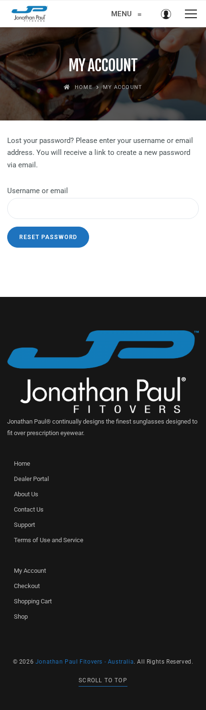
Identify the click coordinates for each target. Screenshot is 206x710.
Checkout (27, 586)
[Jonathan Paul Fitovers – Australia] (29, 14)
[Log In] (165, 14)
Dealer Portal (31, 478)
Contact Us (29, 509)
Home (22, 463)
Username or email (54, 190)
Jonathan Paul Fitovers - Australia (84, 661)
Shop (21, 616)
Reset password (48, 237)
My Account (30, 570)
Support (24, 524)
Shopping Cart (33, 601)
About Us (26, 494)
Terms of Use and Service (48, 540)
